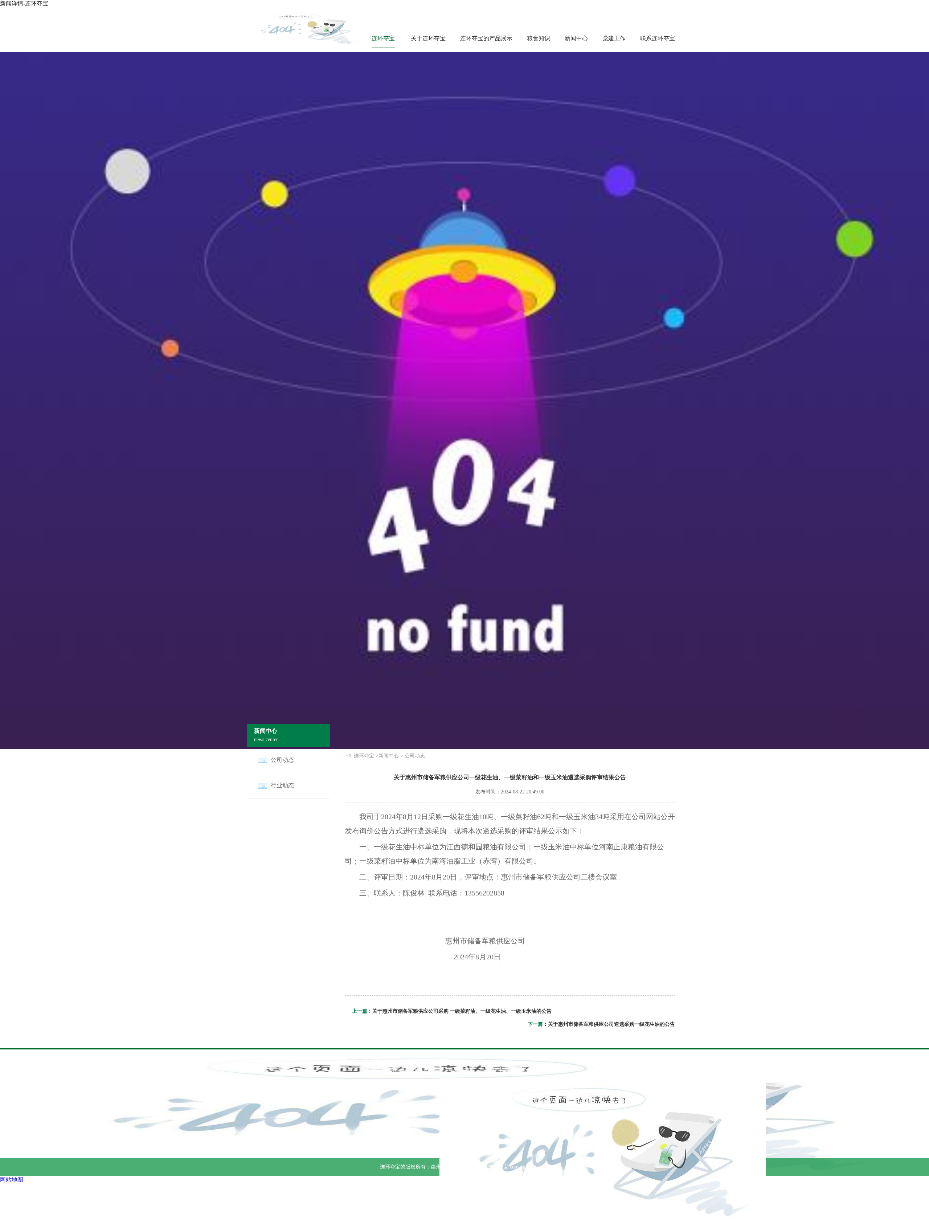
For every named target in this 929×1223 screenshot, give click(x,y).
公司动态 (415, 756)
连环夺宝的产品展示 (486, 38)
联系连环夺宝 (657, 38)
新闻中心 (576, 38)
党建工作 (614, 38)
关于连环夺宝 (428, 38)
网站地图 (11, 1180)
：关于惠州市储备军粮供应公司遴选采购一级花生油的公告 (609, 1024)
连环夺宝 (383, 38)
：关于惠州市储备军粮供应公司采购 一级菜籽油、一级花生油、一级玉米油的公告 (459, 1011)
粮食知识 (538, 38)
